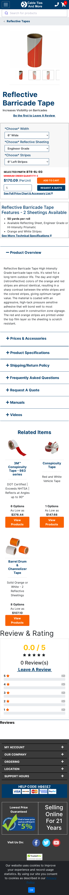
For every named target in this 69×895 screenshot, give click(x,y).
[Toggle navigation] (6, 4)
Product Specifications (29, 353)
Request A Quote (24, 390)
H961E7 (44, 786)
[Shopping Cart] (63, 4)
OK (31, 889)
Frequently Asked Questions (34, 378)
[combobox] (34, 13)
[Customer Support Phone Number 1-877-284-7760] (56, 4)
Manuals (17, 402)
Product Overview (25, 252)
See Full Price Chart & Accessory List (27, 193)
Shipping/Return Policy (29, 365)
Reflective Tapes (18, 21)
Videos (15, 415)
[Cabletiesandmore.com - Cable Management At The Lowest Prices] (31, 4)
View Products (17, 522)
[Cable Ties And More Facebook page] (37, 843)
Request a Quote (51, 188)
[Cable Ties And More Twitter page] (47, 843)
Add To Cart (51, 180)
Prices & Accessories (27, 338)
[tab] (34, 339)
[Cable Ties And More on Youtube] (57, 843)
